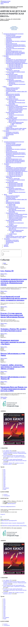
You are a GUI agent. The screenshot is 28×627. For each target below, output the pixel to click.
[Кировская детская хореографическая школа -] (6, 3)
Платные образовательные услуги (14, 51)
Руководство (9, 42)
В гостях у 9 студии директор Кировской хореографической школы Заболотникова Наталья (12, 315)
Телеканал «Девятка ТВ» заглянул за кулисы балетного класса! (13, 330)
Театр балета (6, 130)
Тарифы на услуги (13, 117)
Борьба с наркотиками (16, 123)
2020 (4, 479)
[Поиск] (3, 254)
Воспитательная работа (11, 118)
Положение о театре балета (15, 80)
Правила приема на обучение (13, 87)
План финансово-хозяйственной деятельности (16, 63)
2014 (4, 473)
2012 (4, 470)
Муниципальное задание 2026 (16, 75)
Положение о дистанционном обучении (18, 106)
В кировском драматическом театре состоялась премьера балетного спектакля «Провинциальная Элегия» (14, 282)
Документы (8, 38)
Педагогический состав (11, 43)
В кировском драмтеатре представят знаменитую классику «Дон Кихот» (13, 342)
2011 (4, 469)
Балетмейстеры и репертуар (12, 133)
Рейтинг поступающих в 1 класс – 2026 (15, 129)
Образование (9, 39)
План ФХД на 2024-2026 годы (16, 66)
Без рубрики (6, 488)
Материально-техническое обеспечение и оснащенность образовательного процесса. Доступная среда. (16, 46)
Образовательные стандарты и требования (16, 41)
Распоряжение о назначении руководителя (16, 60)
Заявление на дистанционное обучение (18, 108)
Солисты (5, 494)
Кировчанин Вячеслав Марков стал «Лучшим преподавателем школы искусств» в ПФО (14, 389)
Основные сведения (10, 35)
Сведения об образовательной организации (13, 33)
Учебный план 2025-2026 (12, 89)
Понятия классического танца (16, 107)
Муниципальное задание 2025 (16, 76)
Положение (11, 113)
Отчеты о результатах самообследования (15, 71)
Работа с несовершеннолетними (16, 122)
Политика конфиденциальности (8, 506)
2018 (4, 477)
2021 (4, 480)
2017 (4, 475)
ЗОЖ (12, 124)
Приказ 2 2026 (12, 97)
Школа (4, 86)
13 (3, 398)
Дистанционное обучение (12, 105)
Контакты (5, 138)
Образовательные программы (13, 94)
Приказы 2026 (12, 96)
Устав (7, 57)
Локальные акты (10, 79)
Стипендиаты (9, 127)
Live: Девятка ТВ (7, 271)
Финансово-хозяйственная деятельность (15, 52)
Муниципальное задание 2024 (16, 78)
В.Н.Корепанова (10, 134)
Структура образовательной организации (15, 62)
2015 (4, 474)
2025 (4, 485)
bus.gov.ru (3, 514)
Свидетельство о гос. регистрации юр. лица (16, 59)
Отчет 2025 (11, 73)
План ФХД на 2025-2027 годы (16, 65)
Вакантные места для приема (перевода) (15, 53)
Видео (7, 135)
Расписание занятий (10, 90)
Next (5, 398)
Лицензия (8, 58)
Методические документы (12, 98)
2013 (4, 472)
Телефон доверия (13, 125)
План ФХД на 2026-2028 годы (16, 64)
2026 (4, 486)
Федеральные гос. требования (13, 95)
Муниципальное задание (12, 74)
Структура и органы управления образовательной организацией (13, 37)
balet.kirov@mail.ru (11, 503)
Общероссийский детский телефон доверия (16, 128)
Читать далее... (4, 273)
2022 (4, 481)
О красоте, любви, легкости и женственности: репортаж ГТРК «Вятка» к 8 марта (13, 366)
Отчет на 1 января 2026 (14, 70)
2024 (4, 484)
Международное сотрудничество (13, 54)
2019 (4, 478)
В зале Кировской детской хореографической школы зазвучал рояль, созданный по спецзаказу (14, 298)
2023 (4, 483)
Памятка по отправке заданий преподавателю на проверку (16, 110)
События (5, 137)
